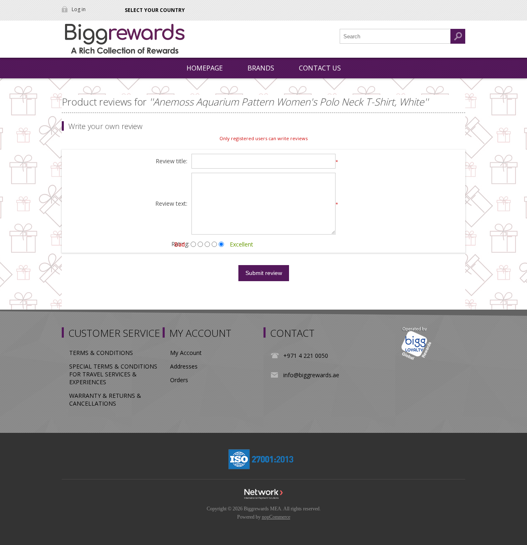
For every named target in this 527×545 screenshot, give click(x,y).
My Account (186, 353)
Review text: (171, 203)
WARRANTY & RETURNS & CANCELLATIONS (105, 399)
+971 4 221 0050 (305, 355)
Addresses (184, 366)
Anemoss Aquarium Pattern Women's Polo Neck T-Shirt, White (288, 101)
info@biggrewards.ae (311, 375)
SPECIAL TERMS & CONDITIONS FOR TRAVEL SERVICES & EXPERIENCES (113, 374)
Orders (179, 380)
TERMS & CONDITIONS (101, 353)
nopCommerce (276, 517)
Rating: (180, 244)
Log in (79, 9)
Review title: (171, 161)
